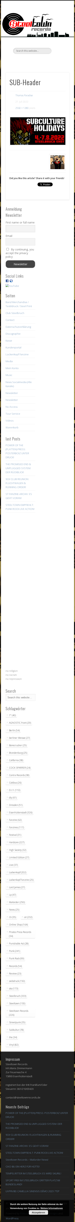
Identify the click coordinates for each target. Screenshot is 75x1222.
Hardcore (16, 842)
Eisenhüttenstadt (20, 812)
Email (9, 236)
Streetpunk (17, 1022)
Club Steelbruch (15, 313)
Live (13, 865)
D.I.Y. (14, 790)
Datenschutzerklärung (18, 327)
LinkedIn (53, 60)
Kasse (9, 340)
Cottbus (15, 782)
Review (15, 973)
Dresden (15, 805)
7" (12, 715)
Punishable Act (18, 943)
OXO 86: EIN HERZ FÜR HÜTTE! (23, 1166)
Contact (10, 320)
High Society (17, 850)
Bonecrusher (18, 745)
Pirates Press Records (20, 934)
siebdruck (17, 981)
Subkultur (16, 1029)
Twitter (29, 60)
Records (15, 966)
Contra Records (19, 775)
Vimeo (37, 60)
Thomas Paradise (24, 95)
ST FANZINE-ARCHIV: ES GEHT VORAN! (27, 1146)
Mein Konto (12, 368)
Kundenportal (13, 347)
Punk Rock (16, 958)
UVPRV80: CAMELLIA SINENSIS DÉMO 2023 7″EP (32, 1191)
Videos (9, 420)
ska (13, 988)
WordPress (12, 1218)
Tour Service (13, 413)
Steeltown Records (18, 1013)
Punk (14, 951)
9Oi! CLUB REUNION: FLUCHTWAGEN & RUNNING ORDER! (17, 483)
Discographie (13, 333)
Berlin (14, 730)
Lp (12, 894)
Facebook (21, 60)
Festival (15, 834)
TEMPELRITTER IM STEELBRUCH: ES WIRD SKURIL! (33, 1173)
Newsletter (12, 393)
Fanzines (16, 827)
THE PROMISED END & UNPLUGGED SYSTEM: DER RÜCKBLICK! (18, 468)
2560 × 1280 (22, 108)
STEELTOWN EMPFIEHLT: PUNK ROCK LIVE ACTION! (34, 1152)
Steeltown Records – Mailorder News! (27, 1159)
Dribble (45, 60)
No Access (12, 406)
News (14, 909)
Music (9, 375)
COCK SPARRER (19, 767)
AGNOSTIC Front (20, 722)
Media (9, 361)
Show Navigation (60, 34)
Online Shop (18, 924)
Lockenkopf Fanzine (17, 354)
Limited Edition (19, 857)
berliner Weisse (19, 737)
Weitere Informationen (51, 1208)
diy (13, 797)
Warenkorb (12, 427)
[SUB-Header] (37, 131)
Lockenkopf (17, 872)
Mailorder (17, 902)
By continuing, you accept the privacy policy (20, 253)
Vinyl (13, 1044)
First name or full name (20, 222)
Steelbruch (17, 996)
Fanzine (15, 820)
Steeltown (17, 1003)
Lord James (17, 887)
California (16, 760)
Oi (12, 917)
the (13, 1037)
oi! (28, 917)
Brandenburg (18, 752)
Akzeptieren (38, 1212)
